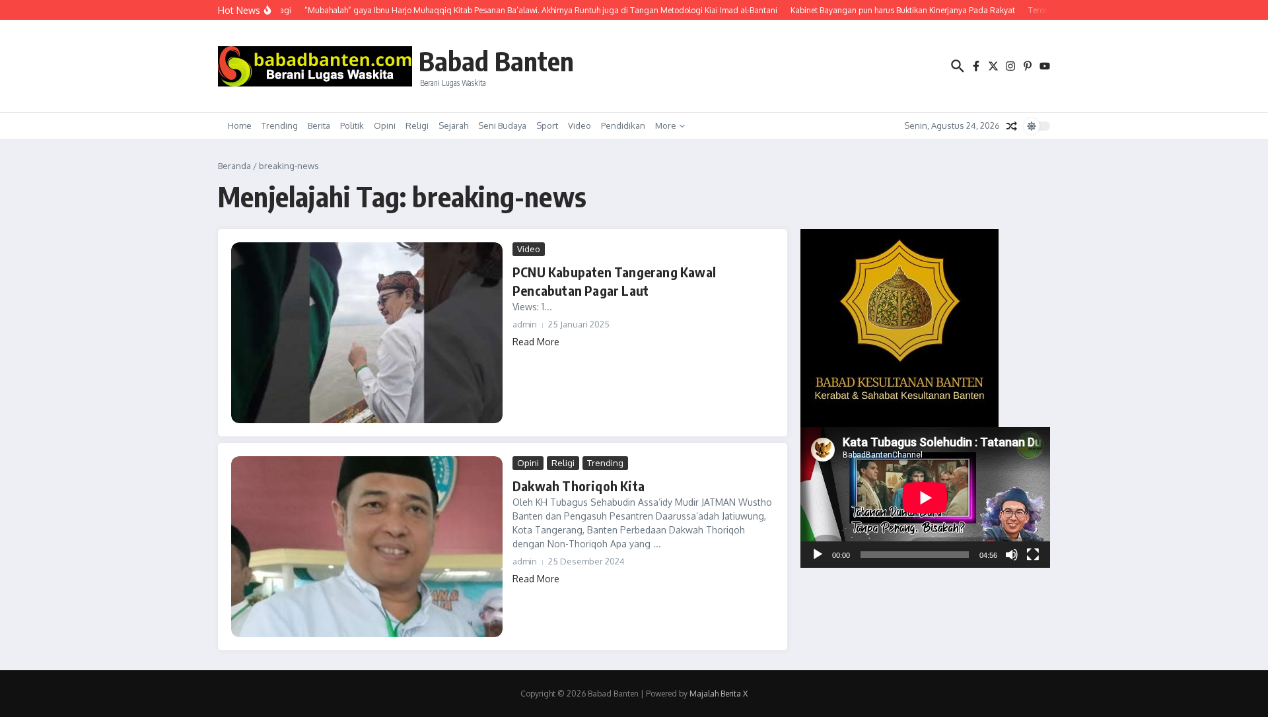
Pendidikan (623, 125)
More (665, 125)
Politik (352, 125)
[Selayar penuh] (1032, 554)
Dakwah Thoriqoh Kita (578, 485)
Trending (280, 125)
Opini (385, 125)
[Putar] (817, 554)
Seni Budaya (502, 125)
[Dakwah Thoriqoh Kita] (367, 546)
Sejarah (453, 125)
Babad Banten (496, 60)
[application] (925, 497)
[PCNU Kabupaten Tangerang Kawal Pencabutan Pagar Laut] (367, 332)
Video (579, 125)
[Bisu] (1011, 554)
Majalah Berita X (718, 694)
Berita (319, 125)
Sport (547, 125)
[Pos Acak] (1011, 126)
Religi (417, 125)
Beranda (234, 165)
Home (240, 125)
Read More (535, 341)
